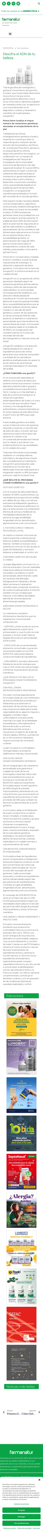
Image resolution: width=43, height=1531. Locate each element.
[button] (39, 1480)
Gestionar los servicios (21, 1504)
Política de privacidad (24, 1528)
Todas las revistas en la (20, 11)
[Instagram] (13, 3)
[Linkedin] (18, 3)
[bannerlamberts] (21, 1019)
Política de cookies (9, 1528)
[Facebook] (4, 3)
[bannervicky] (21, 1362)
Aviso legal (36, 1528)
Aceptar (21, 1510)
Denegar (21, 1517)
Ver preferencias (21, 1523)
